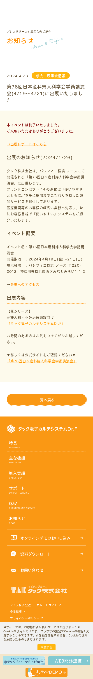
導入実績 (17, 473)
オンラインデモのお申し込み (45, 538)
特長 (13, 443)
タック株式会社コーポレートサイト (34, 605)
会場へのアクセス (25, 284)
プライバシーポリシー (25, 618)
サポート (17, 488)
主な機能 (17, 458)
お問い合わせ (32, 570)
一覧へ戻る (46, 400)
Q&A (13, 503)
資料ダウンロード (35, 554)
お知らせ (17, 518)
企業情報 (16, 611)
